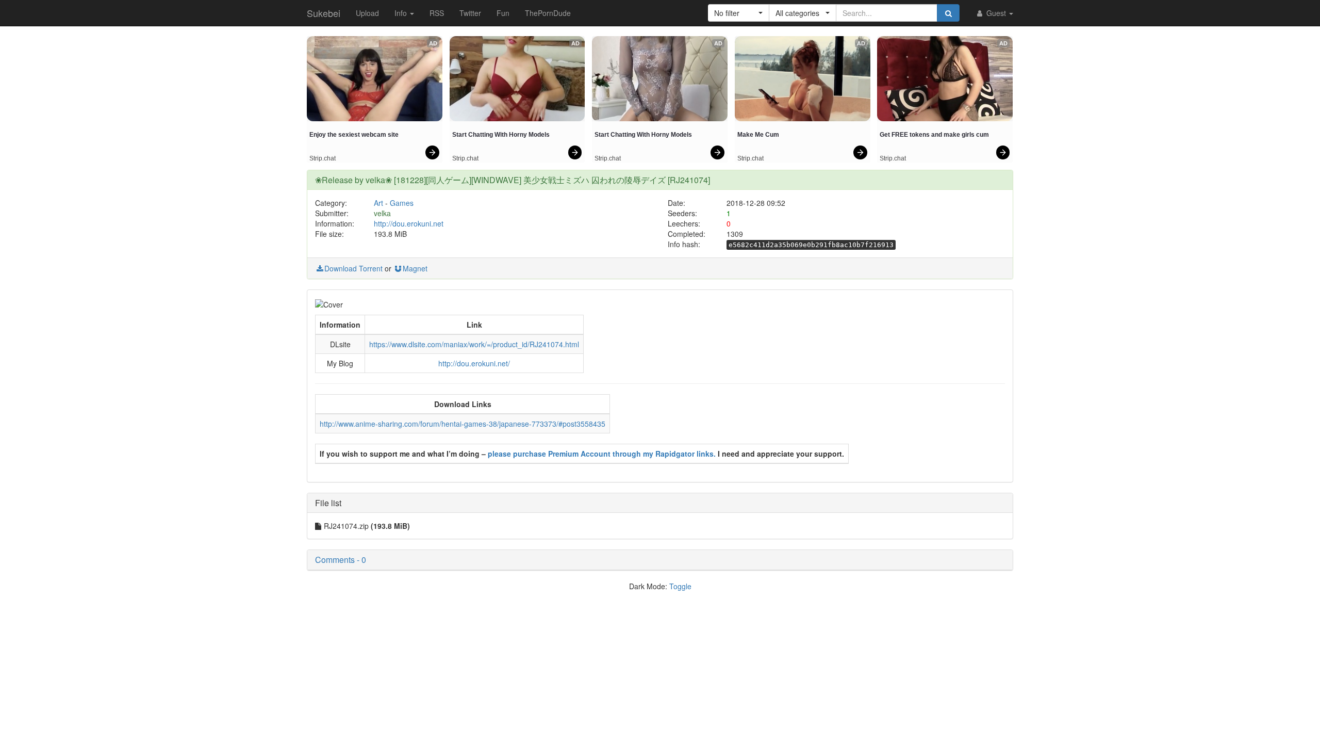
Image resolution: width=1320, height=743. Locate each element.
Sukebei (323, 13)
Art (378, 203)
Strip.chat (322, 158)
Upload (367, 13)
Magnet (415, 268)
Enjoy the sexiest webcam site (354, 134)
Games (402, 203)
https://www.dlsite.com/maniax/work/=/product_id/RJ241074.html (474, 344)
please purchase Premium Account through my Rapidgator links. (602, 453)
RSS (437, 13)
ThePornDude (548, 13)
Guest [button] (996, 13)
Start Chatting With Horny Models (501, 134)
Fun (503, 13)
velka (382, 213)
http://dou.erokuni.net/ (474, 363)
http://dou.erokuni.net (408, 223)
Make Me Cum (758, 134)
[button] (738, 13)
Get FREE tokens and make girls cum (934, 134)
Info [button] (401, 13)
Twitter (470, 13)
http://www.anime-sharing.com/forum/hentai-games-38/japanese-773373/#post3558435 (462, 423)
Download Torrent (353, 268)
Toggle (680, 586)
